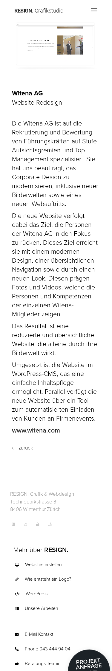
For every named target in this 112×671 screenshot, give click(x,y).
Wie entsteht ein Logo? (48, 579)
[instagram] (28, 524)
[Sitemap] (53, 524)
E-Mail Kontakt (39, 634)
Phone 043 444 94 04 (47, 648)
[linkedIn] (16, 524)
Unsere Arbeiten (41, 608)
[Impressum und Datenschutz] (40, 524)
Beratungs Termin (43, 663)
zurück (25, 447)
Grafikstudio (38, 10)
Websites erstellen (43, 564)
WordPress (36, 593)
